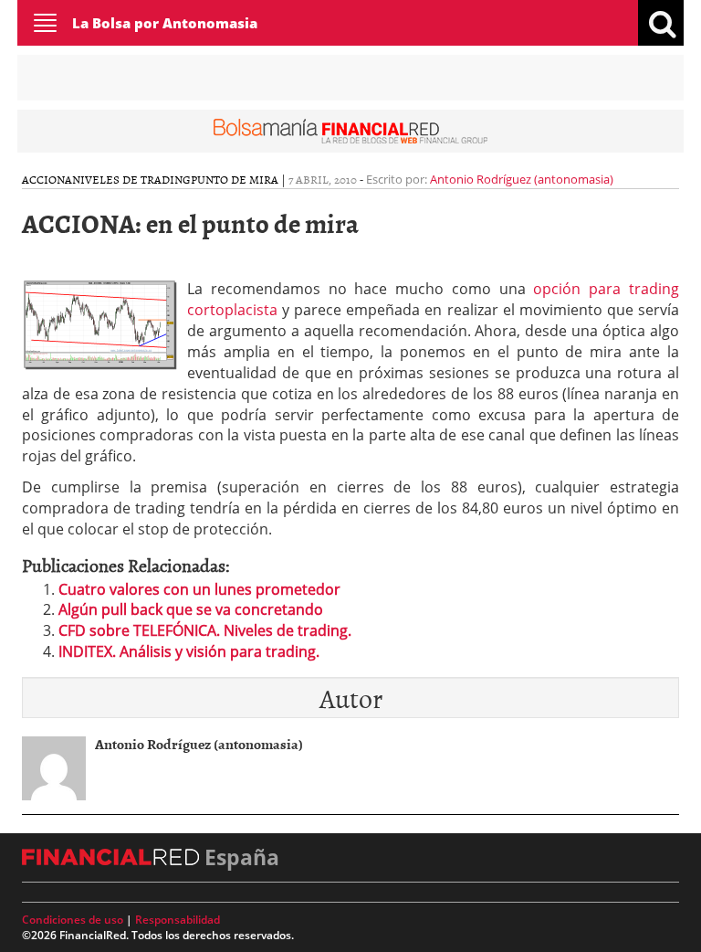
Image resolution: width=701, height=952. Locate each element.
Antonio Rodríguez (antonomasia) (521, 179)
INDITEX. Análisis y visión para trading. (188, 651)
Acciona (47, 179)
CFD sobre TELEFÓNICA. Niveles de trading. (204, 630)
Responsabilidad (177, 919)
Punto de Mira (234, 179)
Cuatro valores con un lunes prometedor (199, 589)
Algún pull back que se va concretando (190, 609)
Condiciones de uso (72, 919)
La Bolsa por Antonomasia (164, 23)
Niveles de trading (131, 179)
